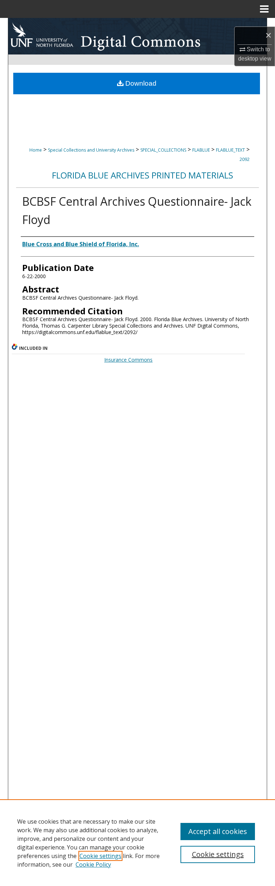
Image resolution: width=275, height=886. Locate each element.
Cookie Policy (93, 864)
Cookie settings (100, 856)
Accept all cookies (217, 831)
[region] (137, 842)
